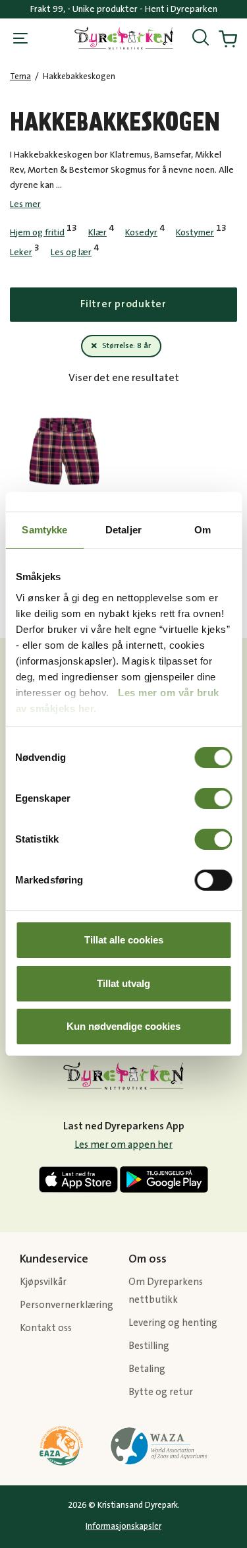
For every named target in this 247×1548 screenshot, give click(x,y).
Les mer (25, 204)
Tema (20, 76)
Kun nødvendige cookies (123, 1026)
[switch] (213, 798)
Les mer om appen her (123, 1144)
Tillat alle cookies (123, 939)
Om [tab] (202, 529)
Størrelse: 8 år (126, 346)
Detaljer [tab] (123, 529)
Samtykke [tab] (44, 529)
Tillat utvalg (123, 983)
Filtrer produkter (123, 304)
